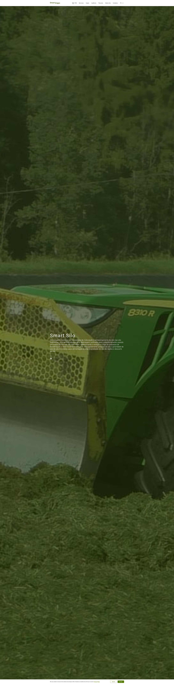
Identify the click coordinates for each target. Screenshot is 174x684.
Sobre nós (108, 3)
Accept (120, 681)
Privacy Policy (97, 681)
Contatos (115, 3)
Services (81, 3)
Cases (87, 3)
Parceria (100, 3)
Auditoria (93, 3)
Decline (113, 681)
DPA (75, 3)
